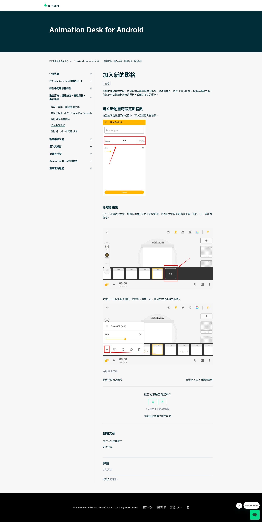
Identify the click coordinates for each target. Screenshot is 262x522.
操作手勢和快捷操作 (60, 88)
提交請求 (166, 416)
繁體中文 (175, 507)
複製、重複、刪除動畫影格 (65, 107)
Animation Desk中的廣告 (63, 161)
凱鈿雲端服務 (56, 168)
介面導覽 (54, 73)
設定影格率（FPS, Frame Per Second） (72, 113)
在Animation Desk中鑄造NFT (65, 81)
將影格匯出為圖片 (112, 379)
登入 (107, 479)
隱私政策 (161, 507)
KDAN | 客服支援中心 (58, 61)
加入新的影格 (58, 125)
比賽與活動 (55, 153)
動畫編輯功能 (56, 139)
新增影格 (108, 447)
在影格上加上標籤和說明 (199, 379)
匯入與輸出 (55, 146)
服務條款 (147, 507)
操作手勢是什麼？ (112, 441)
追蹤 (107, 83)
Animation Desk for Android (86, 61)
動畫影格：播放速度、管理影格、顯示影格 (123, 61)
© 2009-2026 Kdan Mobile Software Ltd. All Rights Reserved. (105, 507)
